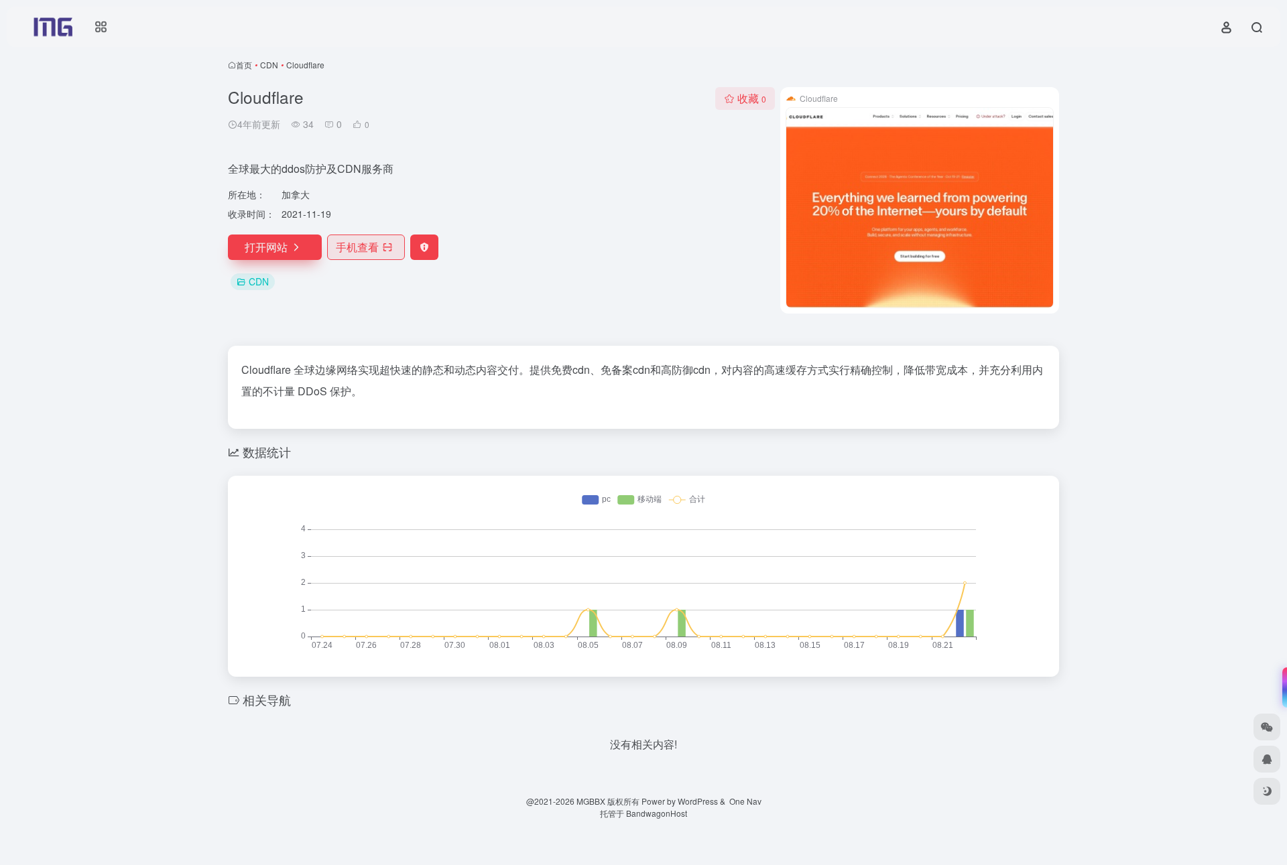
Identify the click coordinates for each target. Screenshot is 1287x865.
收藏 (751, 98)
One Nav (745, 801)
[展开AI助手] (1281, 687)
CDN (269, 64)
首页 (244, 64)
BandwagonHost (656, 813)
